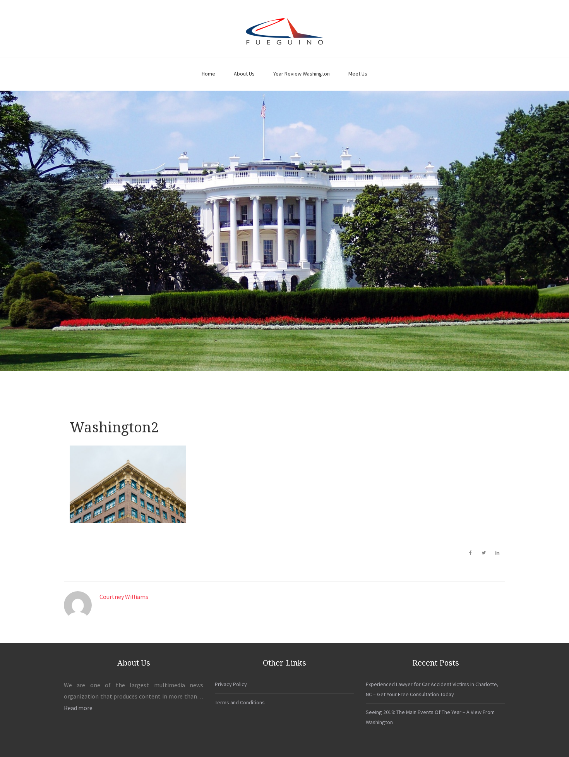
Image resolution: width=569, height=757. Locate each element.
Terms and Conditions (240, 702)
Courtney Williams (123, 596)
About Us (244, 73)
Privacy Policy (231, 684)
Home (208, 73)
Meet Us (357, 73)
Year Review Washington (301, 73)
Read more (78, 708)
